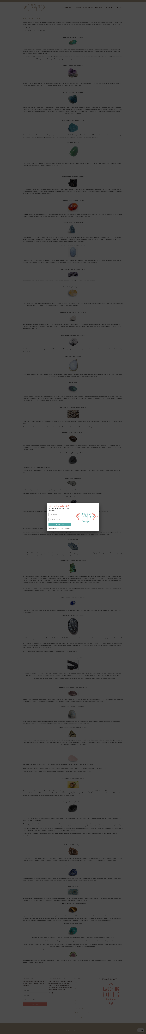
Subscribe (60, 524)
